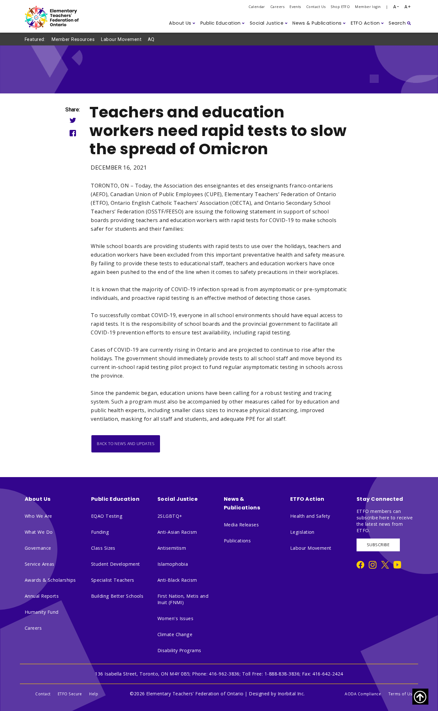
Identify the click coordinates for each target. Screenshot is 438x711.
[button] (182, 23)
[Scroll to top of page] (420, 697)
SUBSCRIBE (378, 544)
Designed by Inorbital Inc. (277, 694)
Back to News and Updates (126, 443)
